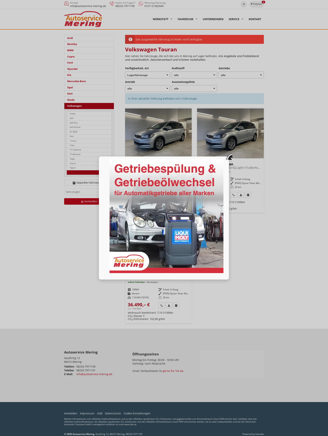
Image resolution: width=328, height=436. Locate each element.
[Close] (229, 156)
